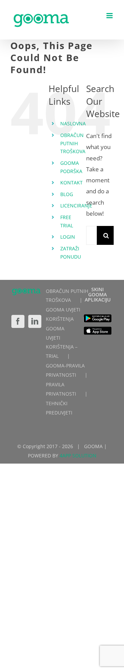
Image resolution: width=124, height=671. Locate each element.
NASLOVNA (73, 123)
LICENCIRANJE (76, 205)
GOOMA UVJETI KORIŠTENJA (63, 314)
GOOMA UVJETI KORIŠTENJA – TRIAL (62, 342)
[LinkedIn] (34, 321)
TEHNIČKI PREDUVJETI (59, 408)
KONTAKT (71, 182)
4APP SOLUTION (78, 455)
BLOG (66, 194)
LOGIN (67, 237)
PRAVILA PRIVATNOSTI (61, 389)
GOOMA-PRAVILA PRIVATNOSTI (65, 370)
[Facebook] (17, 321)
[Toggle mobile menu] (110, 15)
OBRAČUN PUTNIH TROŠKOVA (72, 143)
